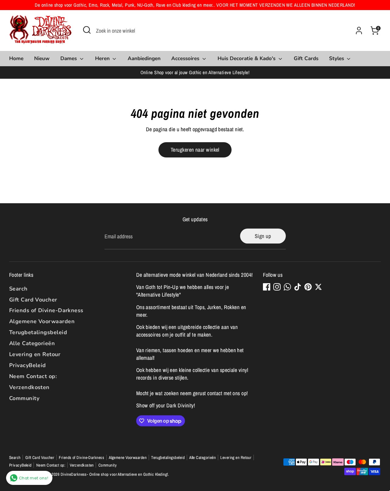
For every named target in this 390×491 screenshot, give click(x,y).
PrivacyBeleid (27, 365)
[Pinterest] (308, 287)
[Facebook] (266, 287)
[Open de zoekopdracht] (87, 30)
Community (24, 398)
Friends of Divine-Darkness (46, 310)
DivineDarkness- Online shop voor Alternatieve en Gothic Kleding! (114, 474)
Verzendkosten (29, 387)
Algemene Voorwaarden (42, 321)
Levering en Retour (34, 354)
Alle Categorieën (32, 343)
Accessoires (186, 58)
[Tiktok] (297, 287)
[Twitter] (318, 287)
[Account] (359, 30)
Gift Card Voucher (33, 299)
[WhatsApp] (287, 287)
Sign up (263, 236)
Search (18, 288)
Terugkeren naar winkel (195, 149)
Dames (69, 58)
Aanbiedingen (144, 58)
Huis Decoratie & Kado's (247, 58)
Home (16, 58)
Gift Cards (306, 58)
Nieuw (42, 58)
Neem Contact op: (33, 376)
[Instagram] (277, 287)
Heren (103, 58)
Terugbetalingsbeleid (38, 332)
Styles (337, 58)
